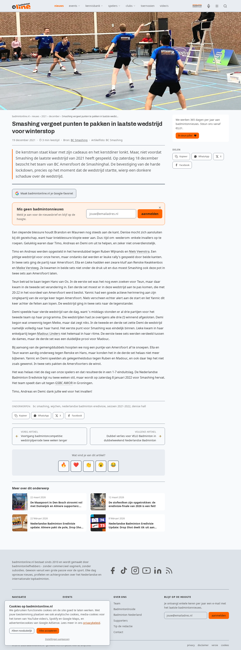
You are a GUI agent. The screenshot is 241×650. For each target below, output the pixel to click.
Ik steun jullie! (185, 135)
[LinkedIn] (158, 570)
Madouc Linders (48, 333)
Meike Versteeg (27, 268)
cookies (225, 645)
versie (215, 645)
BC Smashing (79, 140)
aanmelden (150, 214)
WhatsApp (43, 415)
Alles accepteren (48, 630)
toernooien (148, 6)
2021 (44, 116)
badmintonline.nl (21, 116)
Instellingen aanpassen (57, 639)
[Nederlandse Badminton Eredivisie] (197, 6)
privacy (191, 645)
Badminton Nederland (128, 614)
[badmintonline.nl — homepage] (21, 6)
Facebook (77, 415)
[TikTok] (124, 570)
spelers (112, 6)
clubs (129, 6)
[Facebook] (112, 570)
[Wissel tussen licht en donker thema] (217, 6)
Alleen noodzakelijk (22, 630)
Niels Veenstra (139, 251)
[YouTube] (146, 570)
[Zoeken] (225, 6)
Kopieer (23, 415)
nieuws (59, 6)
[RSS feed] (169, 570)
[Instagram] (135, 570)
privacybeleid (91, 623)
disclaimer (203, 645)
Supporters (121, 620)
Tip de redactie (123, 626)
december (54, 116)
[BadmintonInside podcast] (208, 6)
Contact (118, 632)
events (73, 6)
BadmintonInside (124, 609)
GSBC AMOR (64, 383)
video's (164, 6)
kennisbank (92, 6)
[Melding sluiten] (159, 207)
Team (117, 603)
